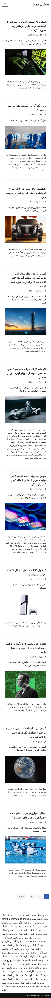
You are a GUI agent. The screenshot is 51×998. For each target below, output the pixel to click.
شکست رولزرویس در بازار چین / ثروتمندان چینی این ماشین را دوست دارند (25, 192)
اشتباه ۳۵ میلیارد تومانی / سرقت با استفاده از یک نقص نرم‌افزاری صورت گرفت (26, 26)
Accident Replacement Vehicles (18, 986)
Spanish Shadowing (35, 941)
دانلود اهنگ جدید (40, 915)
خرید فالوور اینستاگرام (13, 937)
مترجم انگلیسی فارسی (13, 941)
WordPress (31, 995)
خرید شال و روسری (11, 960)
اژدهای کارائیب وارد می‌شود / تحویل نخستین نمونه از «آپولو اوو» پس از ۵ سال (26, 373)
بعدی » (21, 896)
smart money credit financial (16, 919)
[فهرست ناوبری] (5, 4)
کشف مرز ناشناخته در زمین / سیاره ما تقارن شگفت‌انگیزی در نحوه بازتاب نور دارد (26, 732)
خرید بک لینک (8, 915)
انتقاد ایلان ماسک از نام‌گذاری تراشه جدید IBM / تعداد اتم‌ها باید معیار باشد (25, 648)
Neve (46, 995)
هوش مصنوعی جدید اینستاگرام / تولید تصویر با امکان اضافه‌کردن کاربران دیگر (28, 480)
